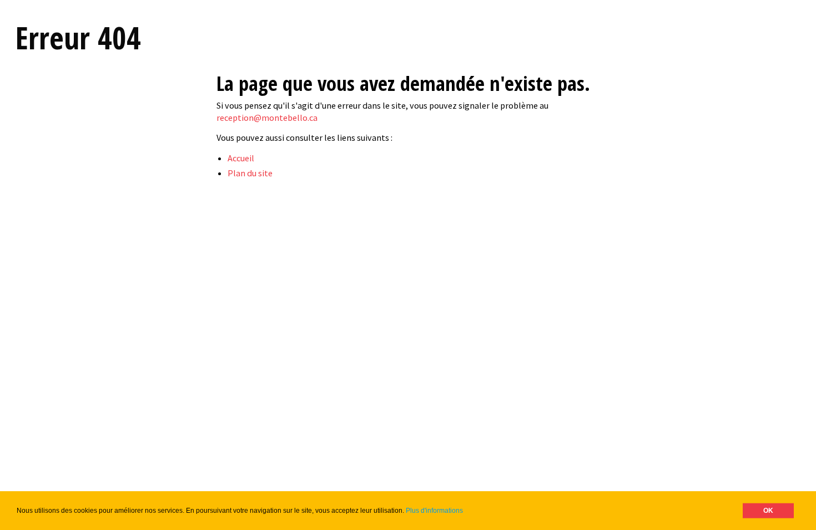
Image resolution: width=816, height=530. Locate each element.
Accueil (241, 158)
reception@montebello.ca (267, 117)
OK (768, 510)
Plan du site (250, 173)
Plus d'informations (434, 510)
